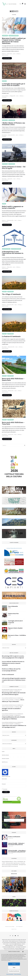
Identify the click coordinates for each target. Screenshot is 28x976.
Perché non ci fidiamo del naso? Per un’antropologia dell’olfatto (11, 669)
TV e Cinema (11, 120)
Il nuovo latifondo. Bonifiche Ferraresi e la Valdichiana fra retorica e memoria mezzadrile (13, 663)
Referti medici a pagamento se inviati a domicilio (12, 207)
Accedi (3, 751)
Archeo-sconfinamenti (8, 674)
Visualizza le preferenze (14, 971)
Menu (25, 4)
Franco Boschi (4, 390)
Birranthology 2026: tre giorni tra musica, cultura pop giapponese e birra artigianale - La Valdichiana (12, 690)
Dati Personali (19, 926)
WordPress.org (4, 762)
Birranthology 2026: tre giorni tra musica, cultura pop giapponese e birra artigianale (13, 656)
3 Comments (4, 97)
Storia (4, 81)
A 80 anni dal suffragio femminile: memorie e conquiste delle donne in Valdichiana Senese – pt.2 (14, 680)
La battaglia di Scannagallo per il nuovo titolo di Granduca (13, 84)
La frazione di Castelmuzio (11, 336)
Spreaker (18, 936)
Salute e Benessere (13, 35)
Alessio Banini (4, 135)
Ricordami (5, 789)
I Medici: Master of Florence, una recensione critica (13, 123)
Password (4, 784)
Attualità (5, 35)
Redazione (4, 53)
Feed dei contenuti (5, 755)
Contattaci (14, 929)
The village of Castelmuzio (11, 294)
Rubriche (5, 120)
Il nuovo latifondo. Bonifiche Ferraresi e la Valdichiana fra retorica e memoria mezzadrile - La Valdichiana (12, 714)
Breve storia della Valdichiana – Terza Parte (13, 423)
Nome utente (4, 779)
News (4, 203)
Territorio (10, 291)
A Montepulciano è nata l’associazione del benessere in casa (12, 253)
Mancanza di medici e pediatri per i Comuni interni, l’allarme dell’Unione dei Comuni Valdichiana (14, 40)
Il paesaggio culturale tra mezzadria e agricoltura (11, 708)
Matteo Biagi (4, 179)
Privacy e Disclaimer (9, 974)
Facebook (10, 936)
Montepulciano (6, 248)
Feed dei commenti (5, 758)
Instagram (13, 936)
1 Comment (4, 136)
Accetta (14, 964)
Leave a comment (5, 55)
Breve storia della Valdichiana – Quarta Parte (13, 379)
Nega (14, 967)
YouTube (15, 936)
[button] (23, 951)
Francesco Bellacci (5, 96)
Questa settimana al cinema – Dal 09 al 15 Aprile (13, 167)
